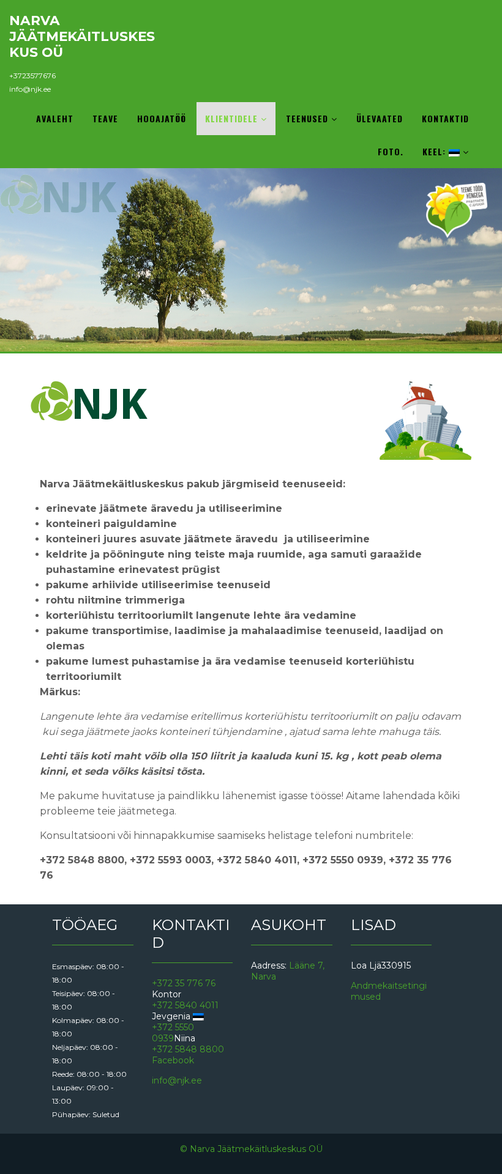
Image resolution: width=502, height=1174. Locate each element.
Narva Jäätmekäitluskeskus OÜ (82, 36)
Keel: (435, 151)
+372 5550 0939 (173, 1033)
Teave (105, 118)
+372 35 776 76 (183, 983)
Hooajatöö (161, 118)
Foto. (390, 151)
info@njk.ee (30, 89)
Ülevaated (379, 118)
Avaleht (54, 118)
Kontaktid (445, 118)
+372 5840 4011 (185, 1005)
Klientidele (233, 118)
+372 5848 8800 (188, 1049)
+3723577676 (32, 75)
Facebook (173, 1060)
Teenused (308, 118)
